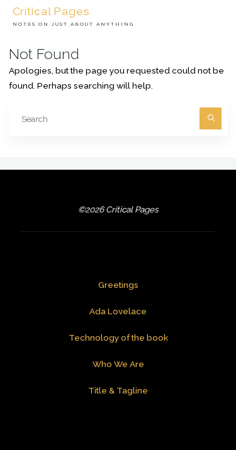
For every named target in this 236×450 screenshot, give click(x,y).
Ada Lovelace (118, 311)
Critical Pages (51, 10)
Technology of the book (118, 337)
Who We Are (118, 364)
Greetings (118, 285)
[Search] (210, 118)
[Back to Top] (187, 401)
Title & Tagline (118, 390)
